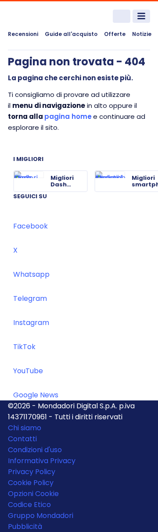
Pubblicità (25, 526)
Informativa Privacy (41, 461)
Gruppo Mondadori (40, 516)
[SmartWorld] (41, 16)
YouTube (28, 371)
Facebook (30, 226)
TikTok (24, 347)
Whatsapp (31, 274)
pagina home (68, 116)
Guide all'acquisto (71, 34)
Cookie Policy (31, 483)
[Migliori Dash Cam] (80, 181)
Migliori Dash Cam (62, 181)
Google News (35, 395)
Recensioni (23, 34)
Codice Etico (29, 505)
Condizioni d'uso (35, 450)
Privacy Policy (31, 472)
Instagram (31, 323)
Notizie (141, 34)
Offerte (115, 34)
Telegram (30, 298)
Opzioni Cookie (33, 494)
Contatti (22, 439)
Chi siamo (24, 428)
